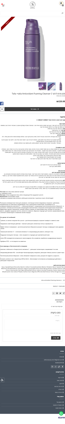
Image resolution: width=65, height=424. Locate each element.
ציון (59, 333)
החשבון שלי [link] (59, 402)
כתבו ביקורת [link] (62, 286)
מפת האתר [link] (59, 380)
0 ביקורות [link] (55, 286)
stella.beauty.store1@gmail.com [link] (53, 360)
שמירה (55, 338)
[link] (61, 413)
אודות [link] (60, 357)
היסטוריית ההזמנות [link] (57, 405)
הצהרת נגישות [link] (58, 392)
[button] (60, 86)
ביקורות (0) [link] (59, 302)
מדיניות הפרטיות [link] (58, 386)
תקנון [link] (61, 383)
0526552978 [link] (58, 363)
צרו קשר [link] (60, 377)
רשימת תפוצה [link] (58, 408)
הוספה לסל (34, 109)
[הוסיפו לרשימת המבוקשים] (2, 109)
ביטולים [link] (60, 389)
